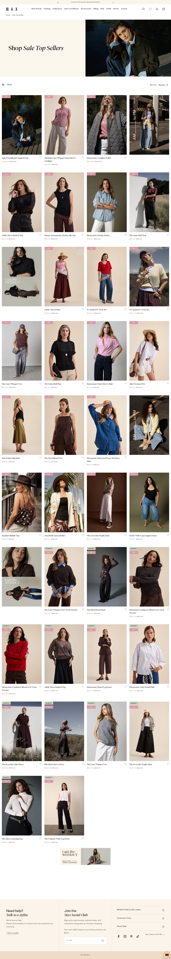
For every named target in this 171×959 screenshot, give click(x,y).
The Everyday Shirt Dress (13, 764)
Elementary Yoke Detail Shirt (141, 687)
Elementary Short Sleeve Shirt (100, 384)
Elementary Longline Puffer (99, 158)
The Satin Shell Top (137, 235)
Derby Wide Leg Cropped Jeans (143, 535)
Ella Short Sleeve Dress (54, 764)
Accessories (86, 9)
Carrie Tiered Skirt (52, 309)
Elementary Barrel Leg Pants (99, 687)
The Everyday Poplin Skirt (98, 535)
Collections (57, 9)
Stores (116, 9)
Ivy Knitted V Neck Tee (97, 309)
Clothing (47, 9)
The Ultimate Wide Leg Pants (57, 839)
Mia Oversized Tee (137, 384)
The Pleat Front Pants (96, 610)
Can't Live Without (71, 9)
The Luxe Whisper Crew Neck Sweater (60, 610)
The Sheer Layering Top (12, 839)
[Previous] (57, 2)
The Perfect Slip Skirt (11, 458)
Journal (124, 9)
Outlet (108, 9)
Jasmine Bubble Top (10, 535)
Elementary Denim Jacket (98, 235)
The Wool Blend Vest (53, 458)
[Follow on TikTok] (137, 936)
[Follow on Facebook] (118, 936)
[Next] (113, 2)
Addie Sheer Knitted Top (12, 235)
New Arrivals (37, 9)
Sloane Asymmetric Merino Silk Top (60, 235)
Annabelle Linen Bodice (54, 535)
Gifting (96, 9)
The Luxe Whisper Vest (12, 384)
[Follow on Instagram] (125, 936)
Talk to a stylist (12, 933)
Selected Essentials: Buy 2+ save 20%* (85, 2)
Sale (102, 9)
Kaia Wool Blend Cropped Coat (15, 158)
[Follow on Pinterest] (131, 936)
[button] (159, 85)
